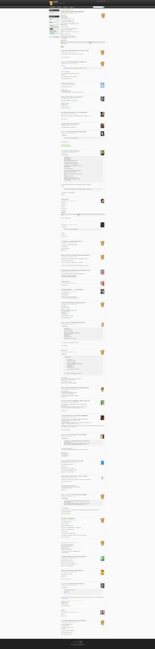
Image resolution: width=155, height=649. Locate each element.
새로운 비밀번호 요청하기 (54, 26)
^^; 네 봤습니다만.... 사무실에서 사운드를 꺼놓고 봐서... (72, 241)
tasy (64, 84)
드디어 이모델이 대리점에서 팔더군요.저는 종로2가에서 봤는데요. (73, 620)
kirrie (64, 417)
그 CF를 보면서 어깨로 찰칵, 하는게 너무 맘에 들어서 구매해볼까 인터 (74, 415)
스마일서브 (80, 642)
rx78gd (64, 98)
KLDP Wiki (65, 7)
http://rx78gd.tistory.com (66, 107)
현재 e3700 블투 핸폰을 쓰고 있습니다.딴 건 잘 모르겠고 (72, 461)
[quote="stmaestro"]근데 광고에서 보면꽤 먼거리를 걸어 (73, 322)
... (61, 223)
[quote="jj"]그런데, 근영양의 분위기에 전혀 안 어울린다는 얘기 (74, 62)
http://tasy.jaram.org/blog (66, 91)
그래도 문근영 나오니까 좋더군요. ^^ (68, 83)
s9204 (64, 125)
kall (64, 436)
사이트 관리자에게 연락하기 (80, 644)
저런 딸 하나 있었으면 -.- (66, 281)
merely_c (64, 200)
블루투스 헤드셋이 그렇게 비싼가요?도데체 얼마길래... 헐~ (72, 570)
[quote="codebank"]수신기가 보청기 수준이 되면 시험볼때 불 (74, 434)
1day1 (64, 324)
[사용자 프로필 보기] (103, 17)
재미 (65, 9)
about (98, 1)
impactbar (65, 462)
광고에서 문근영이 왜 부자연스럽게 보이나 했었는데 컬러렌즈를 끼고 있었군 (75, 270)
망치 (64, 133)
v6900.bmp (64, 43)
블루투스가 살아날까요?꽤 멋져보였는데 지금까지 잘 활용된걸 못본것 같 (75, 387)
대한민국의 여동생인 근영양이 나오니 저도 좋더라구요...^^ (72, 97)
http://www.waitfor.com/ (65, 145)
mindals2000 (65, 612)
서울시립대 (80, 641)
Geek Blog (59, 7)
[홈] (51, 3)
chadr (64, 256)
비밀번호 (51, 22)
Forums (63, 9)
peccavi (64, 114)
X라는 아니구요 (64, 350)
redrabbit (64, 542)
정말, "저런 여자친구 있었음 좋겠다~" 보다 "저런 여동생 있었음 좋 (74, 112)
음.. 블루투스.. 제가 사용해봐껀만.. (68, 518)
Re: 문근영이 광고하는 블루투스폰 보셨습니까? (70, 151)
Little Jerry (65, 389)
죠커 (64, 496)
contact (101, 1)
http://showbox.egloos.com (66, 78)
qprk (64, 152)
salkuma (64, 572)
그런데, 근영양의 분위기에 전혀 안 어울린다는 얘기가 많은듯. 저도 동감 (75, 50)
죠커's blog (63, 513)
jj (63, 52)
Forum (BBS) (52, 7)
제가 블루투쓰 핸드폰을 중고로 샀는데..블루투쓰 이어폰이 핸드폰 (73, 556)
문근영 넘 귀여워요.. (65, 199)
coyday (64, 558)
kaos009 (64, 242)
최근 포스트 (52, 12)
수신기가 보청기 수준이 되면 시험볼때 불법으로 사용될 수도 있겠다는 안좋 (75, 400)
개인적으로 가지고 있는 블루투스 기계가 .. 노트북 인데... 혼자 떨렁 (74, 476)
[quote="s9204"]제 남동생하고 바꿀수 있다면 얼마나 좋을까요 (73, 131)
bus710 (64, 224)
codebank (65, 402)
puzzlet (64, 271)
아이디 (51, 19)
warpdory (65, 477)
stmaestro (64, 13)
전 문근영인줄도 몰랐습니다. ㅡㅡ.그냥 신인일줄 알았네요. (72, 289)
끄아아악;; (63, 610)
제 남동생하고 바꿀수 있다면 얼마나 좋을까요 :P (70, 123)
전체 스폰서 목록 (73, 644)
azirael (64, 283)
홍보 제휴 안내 (56, 36)
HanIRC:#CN (68, 513)
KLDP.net (72, 7)
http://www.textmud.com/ (66, 146)
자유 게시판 (68, 9)
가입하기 (52, 25)
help (104, 1)
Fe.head (64, 291)
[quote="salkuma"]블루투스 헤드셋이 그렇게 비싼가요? (72, 583)
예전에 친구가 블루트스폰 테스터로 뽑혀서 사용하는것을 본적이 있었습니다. (75, 255)
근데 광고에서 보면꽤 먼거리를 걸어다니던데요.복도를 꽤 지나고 (73, 302)
